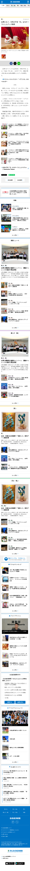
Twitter (17, 822)
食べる (8, 5)
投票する (9, 702)
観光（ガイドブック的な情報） (13, 687)
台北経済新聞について (6, 827)
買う (18, 5)
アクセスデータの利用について (8, 832)
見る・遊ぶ (13, 5)
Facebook (13, 822)
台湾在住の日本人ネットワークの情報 (15, 692)
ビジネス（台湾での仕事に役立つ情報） (16, 690)
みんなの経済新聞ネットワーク (15, 851)
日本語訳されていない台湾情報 (13, 695)
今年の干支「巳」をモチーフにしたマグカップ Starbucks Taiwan (14, 168)
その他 (6, 697)
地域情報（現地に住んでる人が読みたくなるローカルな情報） (16, 684)
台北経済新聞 (15, 2)
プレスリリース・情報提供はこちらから (10, 830)
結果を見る (20, 702)
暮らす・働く (23, 5)
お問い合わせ (5, 834)
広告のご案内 (5, 836)
